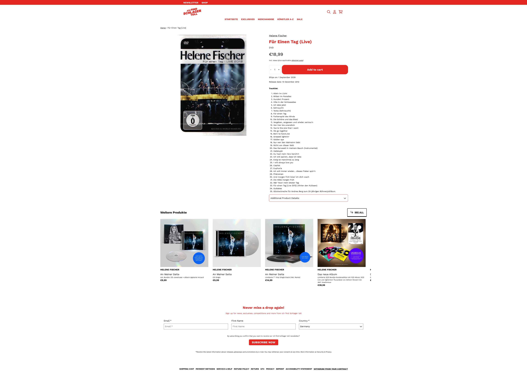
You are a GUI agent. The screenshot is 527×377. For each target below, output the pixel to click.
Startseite (231, 19)
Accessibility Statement (299, 369)
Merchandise (266, 19)
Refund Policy (241, 369)
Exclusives (248, 19)
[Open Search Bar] (328, 12)
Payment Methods (205, 369)
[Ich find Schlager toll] (192, 12)
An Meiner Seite (169, 274)
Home (163, 28)
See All (359, 212)
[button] (308, 198)
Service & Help (224, 369)
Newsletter (190, 2)
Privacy (270, 369)
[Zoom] (212, 85)
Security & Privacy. (324, 352)
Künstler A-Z (285, 19)
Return (255, 369)
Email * (167, 320)
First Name (237, 320)
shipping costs (297, 60)
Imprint (280, 369)
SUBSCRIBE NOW (263, 342)
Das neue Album (327, 274)
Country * (304, 320)
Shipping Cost (186, 369)
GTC (262, 369)
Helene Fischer (278, 35)
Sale (299, 19)
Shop (205, 2)
